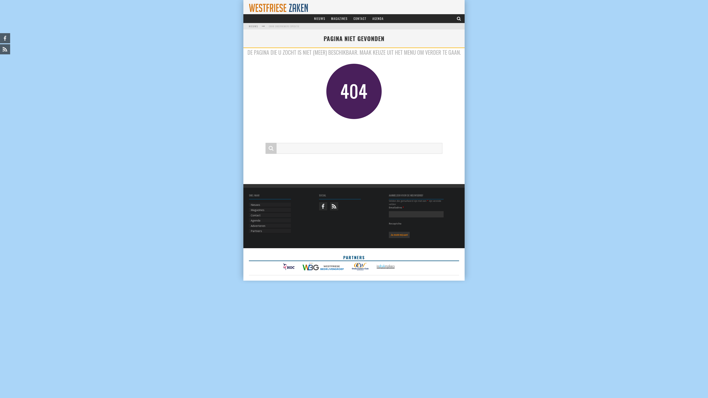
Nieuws (319, 18)
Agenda (378, 18)
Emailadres (396, 207)
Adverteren (258, 226)
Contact (360, 18)
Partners (256, 231)
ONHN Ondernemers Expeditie (284, 26)
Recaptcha (395, 223)
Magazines (339, 18)
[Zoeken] (459, 18)
